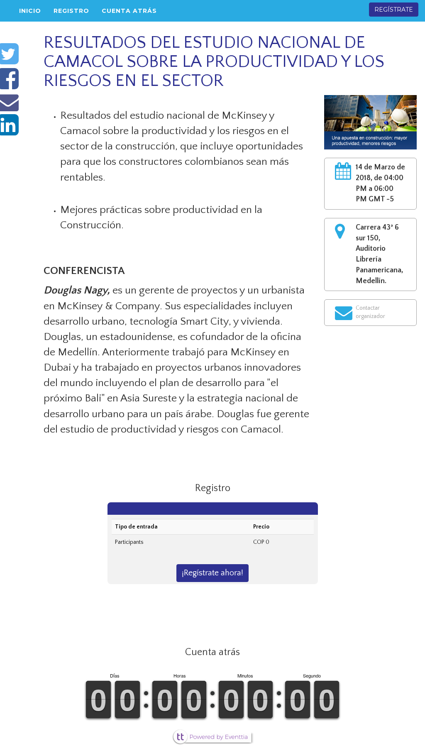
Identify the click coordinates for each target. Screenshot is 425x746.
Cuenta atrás (129, 11)
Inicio (30, 11)
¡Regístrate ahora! (212, 572)
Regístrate (393, 9)
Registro (71, 11)
